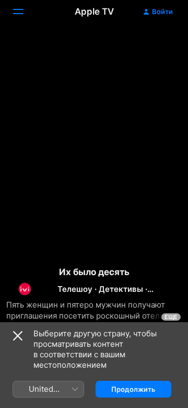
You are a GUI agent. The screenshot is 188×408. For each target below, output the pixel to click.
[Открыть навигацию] (24, 11)
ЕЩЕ (171, 317)
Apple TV (94, 11)
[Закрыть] (17, 336)
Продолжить (133, 389)
